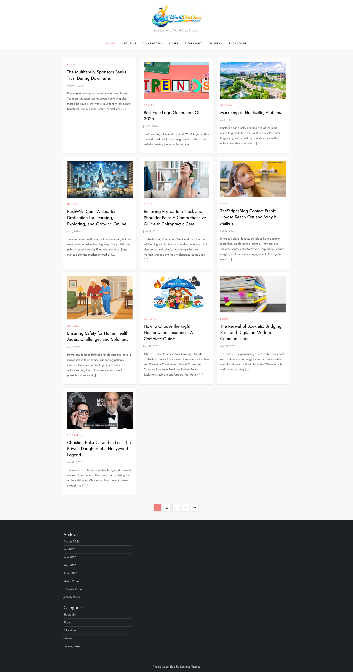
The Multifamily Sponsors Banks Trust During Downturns (96, 75)
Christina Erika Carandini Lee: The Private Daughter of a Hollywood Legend (99, 448)
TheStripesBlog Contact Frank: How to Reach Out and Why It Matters (248, 217)
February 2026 (72, 589)
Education (69, 630)
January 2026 (71, 597)
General (215, 43)
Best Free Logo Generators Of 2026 (171, 115)
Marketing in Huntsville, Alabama (251, 112)
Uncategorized (72, 646)
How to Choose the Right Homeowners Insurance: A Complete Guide (168, 332)
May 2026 (69, 565)
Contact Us (152, 43)
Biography (193, 43)
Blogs (174, 43)
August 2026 (71, 541)
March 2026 (71, 581)
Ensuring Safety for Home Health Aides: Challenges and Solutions (98, 336)
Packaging (238, 43)
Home (110, 43)
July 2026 (69, 549)
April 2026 (70, 573)
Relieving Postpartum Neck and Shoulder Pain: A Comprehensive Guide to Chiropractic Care (175, 217)
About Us (129, 43)
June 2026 (69, 557)
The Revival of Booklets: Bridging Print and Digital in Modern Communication (251, 332)
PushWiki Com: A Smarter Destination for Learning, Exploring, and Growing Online (96, 217)
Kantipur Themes (190, 666)
